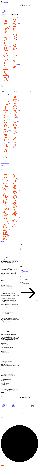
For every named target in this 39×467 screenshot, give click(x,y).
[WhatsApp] (1, 465)
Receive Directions (22, 6)
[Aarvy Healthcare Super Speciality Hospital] (4, 163)
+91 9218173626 (21, 4)
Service (22, 244)
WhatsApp (3, 465)
